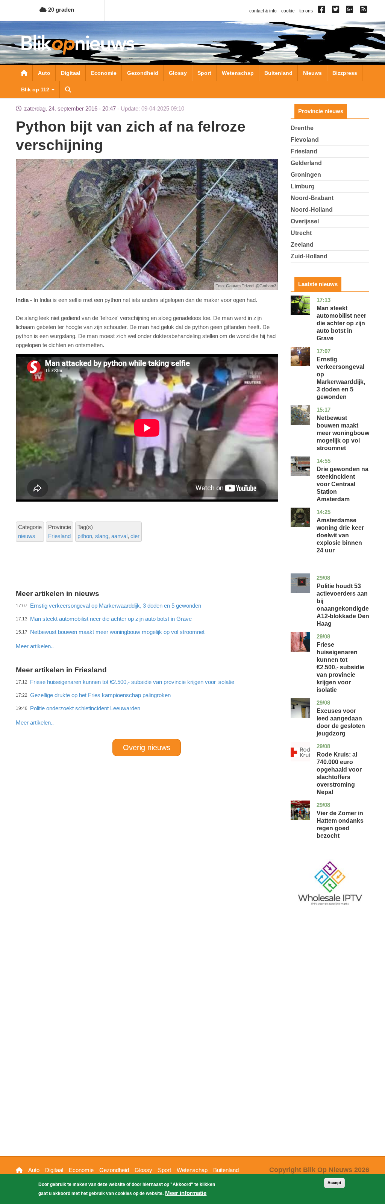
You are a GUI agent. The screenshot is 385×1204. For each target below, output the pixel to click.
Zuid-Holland (309, 256)
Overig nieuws (146, 747)
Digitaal (70, 73)
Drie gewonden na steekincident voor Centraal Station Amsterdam (342, 484)
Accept (334, 1182)
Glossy (178, 73)
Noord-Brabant (312, 198)
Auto (44, 73)
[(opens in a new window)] (322, 11)
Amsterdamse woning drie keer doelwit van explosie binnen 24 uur (340, 535)
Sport (204, 73)
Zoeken (68, 89)
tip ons (306, 11)
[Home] (77, 45)
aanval (119, 536)
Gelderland (306, 163)
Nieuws (312, 73)
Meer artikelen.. (35, 722)
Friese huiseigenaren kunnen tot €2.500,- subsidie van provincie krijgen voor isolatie (340, 667)
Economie (104, 73)
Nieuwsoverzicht (24, 73)
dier (134, 536)
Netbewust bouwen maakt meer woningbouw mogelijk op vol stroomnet (343, 433)
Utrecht (301, 233)
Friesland (59, 536)
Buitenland (278, 73)
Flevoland (305, 139)
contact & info (263, 11)
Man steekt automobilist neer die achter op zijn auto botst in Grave (341, 323)
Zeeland (302, 244)
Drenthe (302, 128)
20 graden (60, 9)
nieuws (26, 536)
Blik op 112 (36, 89)
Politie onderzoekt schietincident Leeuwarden (85, 708)
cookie (288, 11)
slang (101, 536)
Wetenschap (238, 73)
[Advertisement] (153, 630)
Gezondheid (142, 73)
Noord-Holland (312, 209)
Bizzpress (344, 73)
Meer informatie (185, 1193)
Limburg (303, 186)
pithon (84, 536)
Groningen (306, 174)
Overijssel (305, 221)
